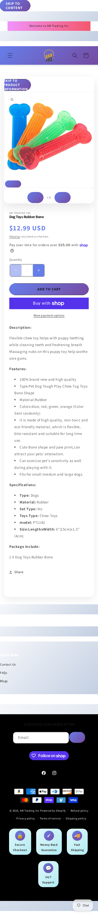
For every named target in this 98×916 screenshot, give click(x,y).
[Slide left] (35, 197)
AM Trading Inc (29, 810)
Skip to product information (15, 85)
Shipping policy (76, 818)
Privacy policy (25, 818)
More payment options (49, 315)
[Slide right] (63, 197)
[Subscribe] (77, 737)
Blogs (4, 681)
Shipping (14, 236)
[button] (10, 55)
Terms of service (50, 818)
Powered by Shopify (53, 810)
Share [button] (19, 572)
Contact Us (8, 664)
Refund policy (79, 810)
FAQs (3, 673)
